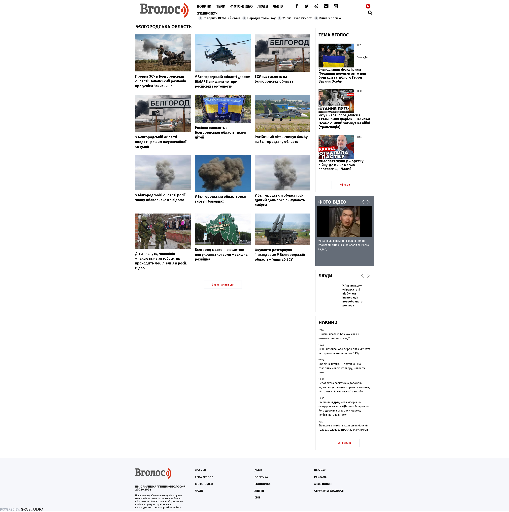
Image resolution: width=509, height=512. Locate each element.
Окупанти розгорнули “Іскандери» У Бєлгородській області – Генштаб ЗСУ (280, 255)
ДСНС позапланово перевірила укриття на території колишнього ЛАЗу (344, 351)
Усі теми (344, 185)
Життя (259, 490)
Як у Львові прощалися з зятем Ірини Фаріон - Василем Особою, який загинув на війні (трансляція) (344, 121)
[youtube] (336, 6)
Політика (261, 477)
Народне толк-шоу (261, 18)
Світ (257, 497)
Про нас (319, 470)
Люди (262, 6)
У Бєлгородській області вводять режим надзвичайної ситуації (160, 142)
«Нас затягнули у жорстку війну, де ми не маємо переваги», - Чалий (341, 165)
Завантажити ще (223, 284)
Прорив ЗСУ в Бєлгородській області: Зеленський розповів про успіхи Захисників (160, 81)
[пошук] (370, 12)
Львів (278, 6)
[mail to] (326, 6)
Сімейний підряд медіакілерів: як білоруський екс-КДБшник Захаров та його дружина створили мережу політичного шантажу (344, 408)
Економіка (262, 484)
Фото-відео (204, 484)
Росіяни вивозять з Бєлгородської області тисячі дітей (220, 132)
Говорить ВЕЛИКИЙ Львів (221, 18)
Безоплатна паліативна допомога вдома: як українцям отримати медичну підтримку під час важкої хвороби (344, 387)
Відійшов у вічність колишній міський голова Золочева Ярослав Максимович (344, 427)
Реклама (320, 477)
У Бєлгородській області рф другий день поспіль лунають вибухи (280, 200)
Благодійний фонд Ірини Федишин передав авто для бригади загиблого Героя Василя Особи (342, 75)
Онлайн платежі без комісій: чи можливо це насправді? (339, 336)
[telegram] (317, 6)
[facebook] (296, 6)
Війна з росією (330, 18)
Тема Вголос (204, 477)
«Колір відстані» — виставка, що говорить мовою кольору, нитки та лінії (342, 368)
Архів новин (322, 484)
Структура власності (329, 490)
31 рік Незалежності (297, 18)
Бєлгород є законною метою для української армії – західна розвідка (221, 254)
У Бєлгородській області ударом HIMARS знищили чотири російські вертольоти (222, 82)
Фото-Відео (241, 6)
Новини (204, 6)
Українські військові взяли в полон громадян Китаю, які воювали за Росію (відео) (343, 245)
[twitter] (306, 6)
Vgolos (164, 10)
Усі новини (345, 443)
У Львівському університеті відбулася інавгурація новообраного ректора (352, 295)
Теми (220, 6)
